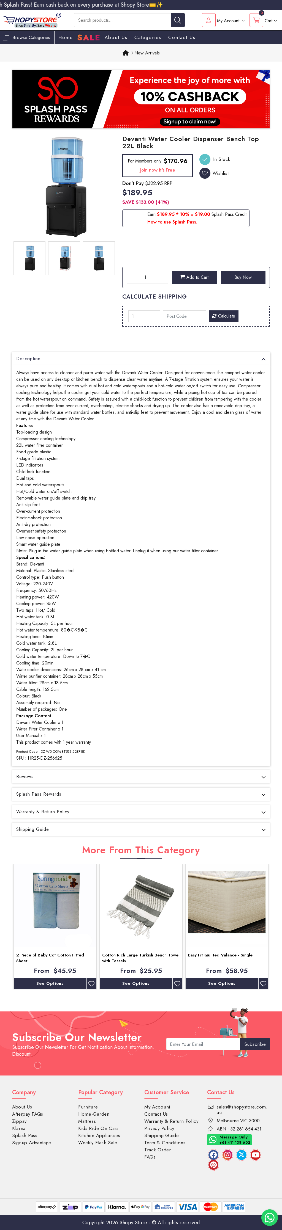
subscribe (255, 1044)
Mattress (87, 1121)
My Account (157, 1107)
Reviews (25, 776)
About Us (116, 37)
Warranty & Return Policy (42, 812)
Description (28, 358)
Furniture (88, 1107)
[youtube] (256, 1155)
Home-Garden (94, 1114)
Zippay (19, 1121)
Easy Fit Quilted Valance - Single (220, 955)
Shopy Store (133, 1222)
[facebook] (213, 1155)
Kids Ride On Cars (98, 1128)
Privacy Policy (159, 1128)
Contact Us (182, 37)
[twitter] (241, 1155)
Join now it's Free (157, 170)
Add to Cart (196, 277)
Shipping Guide (32, 829)
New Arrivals (147, 52)
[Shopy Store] (32, 19)
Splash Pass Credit (229, 214)
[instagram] (227, 1155)
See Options (50, 983)
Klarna (19, 1128)
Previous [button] (8, 927)
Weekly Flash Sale (97, 1142)
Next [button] (274, 927)
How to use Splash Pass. (172, 222)
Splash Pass (24, 1135)
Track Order (157, 1149)
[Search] (178, 20)
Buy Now (243, 277)
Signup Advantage (31, 1142)
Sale (89, 37)
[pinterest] (213, 1165)
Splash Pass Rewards (38, 794)
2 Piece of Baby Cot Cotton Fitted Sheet (50, 958)
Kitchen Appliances (99, 1135)
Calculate (226, 316)
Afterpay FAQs (27, 1114)
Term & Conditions (165, 1142)
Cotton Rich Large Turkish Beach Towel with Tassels (141, 958)
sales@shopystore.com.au (242, 1110)
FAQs (150, 1157)
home (65, 37)
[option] (64, 187)
